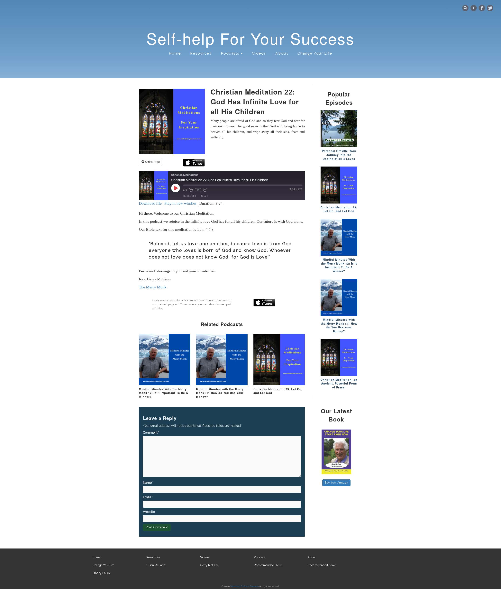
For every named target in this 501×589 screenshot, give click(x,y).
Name (148, 483)
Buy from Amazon (336, 482)
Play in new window (180, 203)
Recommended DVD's (268, 565)
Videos (259, 53)
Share (205, 196)
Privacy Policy (101, 573)
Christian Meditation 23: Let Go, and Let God (277, 391)
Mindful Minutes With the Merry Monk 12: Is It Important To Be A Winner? (163, 393)
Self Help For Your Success (244, 586)
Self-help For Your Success (250, 38)
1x (198, 189)
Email (148, 497)
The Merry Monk (152, 287)
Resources (200, 53)
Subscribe (189, 196)
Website (149, 512)
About (281, 53)
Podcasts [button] (231, 53)
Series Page (152, 161)
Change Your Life (314, 53)
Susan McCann (155, 565)
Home (175, 53)
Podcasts (260, 557)
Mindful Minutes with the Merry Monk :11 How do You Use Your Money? (219, 393)
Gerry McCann (209, 565)
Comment (151, 432)
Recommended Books (322, 565)
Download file (150, 203)
